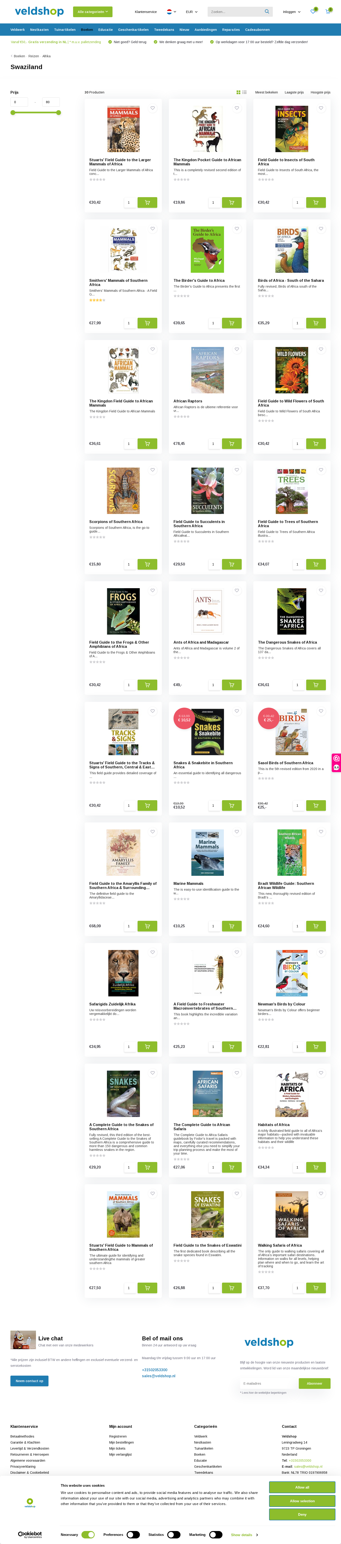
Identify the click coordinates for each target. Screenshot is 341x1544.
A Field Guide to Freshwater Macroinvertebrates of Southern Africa (203, 1008)
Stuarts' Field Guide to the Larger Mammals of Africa (120, 162)
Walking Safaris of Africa (280, 1245)
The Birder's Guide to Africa (199, 280)
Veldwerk (17, 30)
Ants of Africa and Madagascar (201, 642)
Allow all (302, 1487)
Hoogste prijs (321, 92)
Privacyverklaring (22, 1466)
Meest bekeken (266, 92)
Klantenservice (146, 12)
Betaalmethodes (22, 1436)
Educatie (105, 30)
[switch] (133, 1534)
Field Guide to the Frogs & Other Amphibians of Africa (119, 644)
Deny (302, 1514)
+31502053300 (154, 1370)
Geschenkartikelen (133, 30)
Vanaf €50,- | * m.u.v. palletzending (56, 42)
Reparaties (231, 30)
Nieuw (184, 30)
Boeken (87, 30)
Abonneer (314, 1383)
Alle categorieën (91, 12)
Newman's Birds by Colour (282, 1004)
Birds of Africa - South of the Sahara (291, 280)
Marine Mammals (188, 884)
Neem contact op (29, 1381)
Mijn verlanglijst (120, 1454)
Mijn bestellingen (121, 1442)
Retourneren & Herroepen (29, 1454)
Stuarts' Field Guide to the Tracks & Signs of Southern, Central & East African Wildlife (122, 767)
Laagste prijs (294, 92)
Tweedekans (164, 30)
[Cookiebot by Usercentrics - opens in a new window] (30, 1534)
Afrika (46, 56)
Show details (241, 1535)
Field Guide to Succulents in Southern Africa (199, 524)
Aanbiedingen (206, 30)
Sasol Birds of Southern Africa (285, 763)
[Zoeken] (267, 11)
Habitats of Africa (274, 1125)
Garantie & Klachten (25, 1442)
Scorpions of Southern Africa (115, 522)
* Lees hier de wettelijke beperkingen (263, 1392)
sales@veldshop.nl (158, 1376)
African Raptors (188, 401)
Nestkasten (39, 30)
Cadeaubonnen (257, 30)
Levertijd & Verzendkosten (29, 1448)
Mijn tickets (117, 1448)
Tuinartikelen (65, 30)
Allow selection (302, 1501)
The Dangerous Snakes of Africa (287, 642)
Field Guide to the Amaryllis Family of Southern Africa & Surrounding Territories (123, 888)
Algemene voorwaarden (27, 1460)
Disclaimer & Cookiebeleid (29, 1472)
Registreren (118, 1436)
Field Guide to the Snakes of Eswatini (207, 1245)
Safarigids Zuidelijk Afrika (112, 1004)
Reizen (34, 56)
